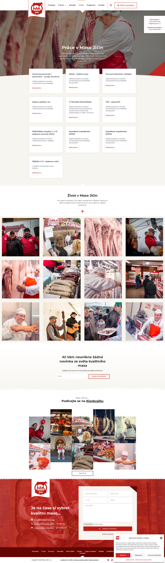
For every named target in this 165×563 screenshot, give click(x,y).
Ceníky (79, 551)
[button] (161, 538)
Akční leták (70, 551)
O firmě (61, 5)
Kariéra (81, 5)
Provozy (51, 551)
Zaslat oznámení (107, 534)
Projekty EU (91, 5)
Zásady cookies (130, 559)
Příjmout (123, 555)
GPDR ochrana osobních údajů (143, 559)
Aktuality (72, 5)
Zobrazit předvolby (154, 555)
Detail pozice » (37, 88)
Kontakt (101, 5)
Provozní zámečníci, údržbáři (118, 74)
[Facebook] (108, 560)
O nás (43, 551)
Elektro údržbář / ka (41, 102)
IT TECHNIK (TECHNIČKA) (80, 102)
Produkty (51, 5)
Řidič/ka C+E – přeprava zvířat (45, 161)
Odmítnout (138, 555)
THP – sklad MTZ (113, 102)
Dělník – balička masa (78, 74)
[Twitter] (112, 560)
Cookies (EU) (64, 560)
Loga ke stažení (90, 551)
